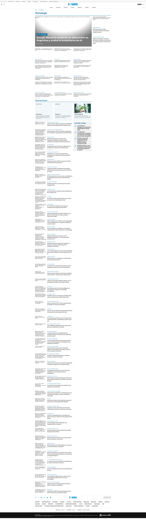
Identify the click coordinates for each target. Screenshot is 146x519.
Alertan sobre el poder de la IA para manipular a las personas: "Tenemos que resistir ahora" (59, 273)
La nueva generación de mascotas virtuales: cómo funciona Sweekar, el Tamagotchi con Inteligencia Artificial (59, 342)
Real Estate (39, 114)
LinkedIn (44, 497)
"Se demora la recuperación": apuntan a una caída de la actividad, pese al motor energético (84, 134)
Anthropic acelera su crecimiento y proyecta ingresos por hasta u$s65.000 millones (59, 400)
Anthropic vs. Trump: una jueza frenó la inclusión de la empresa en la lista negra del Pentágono (58, 155)
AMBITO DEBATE (84, 509)
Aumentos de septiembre (53, 1)
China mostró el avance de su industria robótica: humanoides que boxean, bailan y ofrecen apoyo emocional (58, 349)
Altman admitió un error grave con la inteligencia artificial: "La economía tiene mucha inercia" (58, 237)
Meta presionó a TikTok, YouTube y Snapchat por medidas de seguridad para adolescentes (59, 131)
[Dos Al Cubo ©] (105, 515)
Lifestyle (107, 501)
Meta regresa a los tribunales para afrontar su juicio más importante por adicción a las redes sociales (82, 78)
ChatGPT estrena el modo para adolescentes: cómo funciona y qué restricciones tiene (59, 296)
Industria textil (35, 1)
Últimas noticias (46, 501)
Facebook (38, 497)
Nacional (37, 504)
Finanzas (66, 7)
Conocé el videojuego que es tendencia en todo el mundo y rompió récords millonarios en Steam (59, 416)
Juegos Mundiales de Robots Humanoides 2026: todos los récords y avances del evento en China (59, 170)
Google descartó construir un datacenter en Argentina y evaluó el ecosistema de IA (59, 146)
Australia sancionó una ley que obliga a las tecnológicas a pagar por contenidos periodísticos (58, 289)
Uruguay (94, 7)
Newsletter (143, 7)
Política (72, 7)
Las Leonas (23, 1)
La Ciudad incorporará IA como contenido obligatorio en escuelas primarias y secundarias (44, 78)
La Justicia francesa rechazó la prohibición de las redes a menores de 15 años (59, 462)
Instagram (41, 497)
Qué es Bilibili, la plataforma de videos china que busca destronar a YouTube (59, 326)
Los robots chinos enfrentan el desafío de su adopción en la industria (63, 94)
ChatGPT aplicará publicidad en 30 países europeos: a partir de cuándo (58, 356)
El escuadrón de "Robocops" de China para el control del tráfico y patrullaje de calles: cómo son (59, 319)
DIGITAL (60, 509)
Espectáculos (88, 504)
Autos (80, 504)
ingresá (143, 4)
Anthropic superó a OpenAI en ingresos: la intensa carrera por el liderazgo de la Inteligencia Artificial (82, 62)
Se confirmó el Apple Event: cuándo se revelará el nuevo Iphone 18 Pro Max (62, 61)
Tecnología (97, 504)
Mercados (86, 501)
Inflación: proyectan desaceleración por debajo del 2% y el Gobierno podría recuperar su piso (82, 140)
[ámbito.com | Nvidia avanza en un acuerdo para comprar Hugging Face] (40, 184)
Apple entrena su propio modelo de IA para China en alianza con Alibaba (58, 484)
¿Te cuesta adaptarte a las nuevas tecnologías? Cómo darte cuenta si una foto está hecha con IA (59, 252)
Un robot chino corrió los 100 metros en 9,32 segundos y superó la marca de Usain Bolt (59, 266)
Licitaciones (95, 506)
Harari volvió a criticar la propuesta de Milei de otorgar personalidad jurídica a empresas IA (59, 124)
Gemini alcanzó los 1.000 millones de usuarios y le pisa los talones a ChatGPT (59, 445)
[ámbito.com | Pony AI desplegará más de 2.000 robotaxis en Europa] (40, 470)
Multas (87, 506)
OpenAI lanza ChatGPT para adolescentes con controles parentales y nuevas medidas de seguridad (59, 394)
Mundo (44, 504)
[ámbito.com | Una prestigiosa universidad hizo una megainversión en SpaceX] (40, 424)
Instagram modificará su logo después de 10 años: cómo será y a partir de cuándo (59, 491)
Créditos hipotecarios (43, 1)
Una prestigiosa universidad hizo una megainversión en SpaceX (57, 423)
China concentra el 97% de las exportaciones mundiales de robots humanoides (59, 303)
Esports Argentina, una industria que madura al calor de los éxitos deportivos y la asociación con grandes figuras (44, 95)
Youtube (47, 497)
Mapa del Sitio (38, 506)
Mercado (29, 1)
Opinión (87, 7)
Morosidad (17, 1)
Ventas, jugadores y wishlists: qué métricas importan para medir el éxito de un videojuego (63, 78)
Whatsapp (50, 497)
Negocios (80, 7)
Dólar (51, 7)
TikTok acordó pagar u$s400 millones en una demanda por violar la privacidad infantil (59, 281)
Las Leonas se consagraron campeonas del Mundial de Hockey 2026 (84, 128)
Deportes (50, 504)
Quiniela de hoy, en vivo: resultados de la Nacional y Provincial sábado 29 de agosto (84, 147)
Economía (58, 7)
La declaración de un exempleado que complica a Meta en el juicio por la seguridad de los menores (59, 334)
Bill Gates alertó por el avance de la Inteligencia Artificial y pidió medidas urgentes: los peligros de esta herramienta (58, 140)
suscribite (139, 4)
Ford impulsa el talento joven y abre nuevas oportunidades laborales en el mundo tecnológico (58, 477)
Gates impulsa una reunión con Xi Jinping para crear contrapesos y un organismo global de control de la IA (43, 62)
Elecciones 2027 (11, 1)
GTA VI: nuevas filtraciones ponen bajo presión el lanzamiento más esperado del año (59, 311)
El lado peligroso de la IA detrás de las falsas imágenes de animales (59, 430)
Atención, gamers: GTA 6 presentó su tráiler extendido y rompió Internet (101, 30)
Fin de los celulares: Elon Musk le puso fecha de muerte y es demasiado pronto (59, 199)
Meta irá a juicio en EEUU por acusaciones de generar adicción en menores (59, 438)
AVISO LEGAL (69, 506)
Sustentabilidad (78, 114)
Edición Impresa (59, 504)
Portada (37, 501)
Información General (71, 504)
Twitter (35, 497)
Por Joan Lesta (37, 97)
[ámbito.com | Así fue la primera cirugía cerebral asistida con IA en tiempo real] (40, 192)
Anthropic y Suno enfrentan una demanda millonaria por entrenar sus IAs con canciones (82, 95)
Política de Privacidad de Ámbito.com (54, 506)
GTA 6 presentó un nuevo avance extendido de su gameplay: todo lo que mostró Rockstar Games (59, 177)
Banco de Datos (77, 501)
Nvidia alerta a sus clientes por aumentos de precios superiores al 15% (59, 259)
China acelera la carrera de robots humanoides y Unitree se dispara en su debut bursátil (59, 363)
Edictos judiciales (79, 506)
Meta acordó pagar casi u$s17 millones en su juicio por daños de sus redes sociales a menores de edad (102, 41)
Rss (103, 504)
